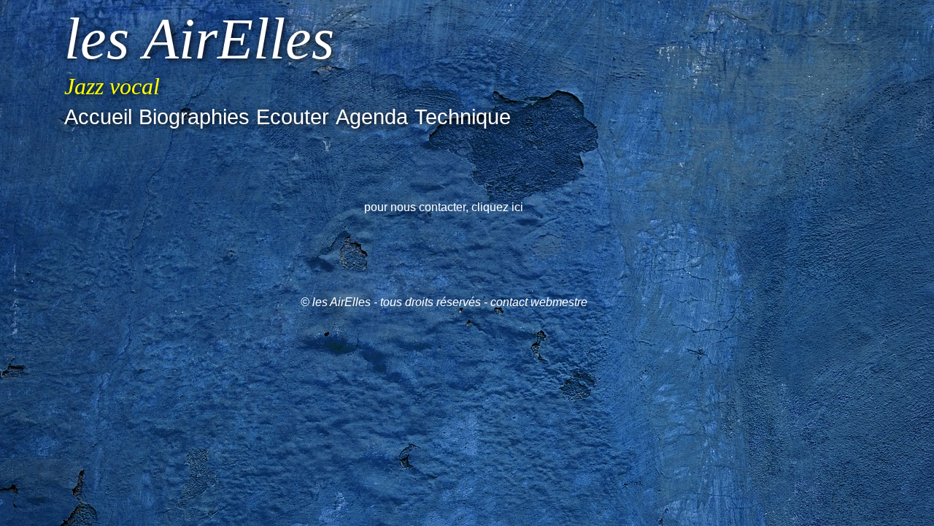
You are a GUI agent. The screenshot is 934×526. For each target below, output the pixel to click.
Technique (462, 117)
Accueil (98, 117)
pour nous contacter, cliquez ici (443, 207)
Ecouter (292, 117)
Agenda (372, 117)
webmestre (558, 302)
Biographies (194, 117)
